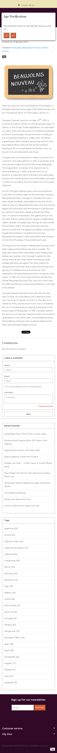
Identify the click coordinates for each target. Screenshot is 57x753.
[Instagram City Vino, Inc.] (52, 3)
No (13, 35)
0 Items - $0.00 (28, 5)
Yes (6, 35)
